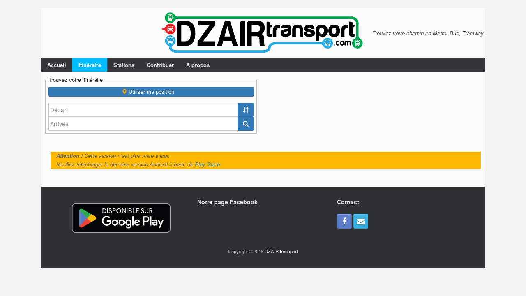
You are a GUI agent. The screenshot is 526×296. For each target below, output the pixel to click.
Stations (123, 65)
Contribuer (160, 65)
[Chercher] (246, 124)
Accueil (56, 65)
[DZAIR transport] (263, 33)
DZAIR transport (281, 251)
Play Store (207, 164)
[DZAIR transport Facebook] (344, 221)
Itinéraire (89, 65)
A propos (198, 65)
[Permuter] (246, 110)
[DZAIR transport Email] (360, 221)
